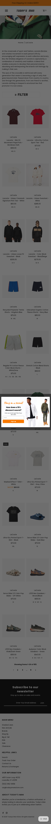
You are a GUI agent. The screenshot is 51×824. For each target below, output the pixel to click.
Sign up (13, 421)
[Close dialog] (48, 398)
